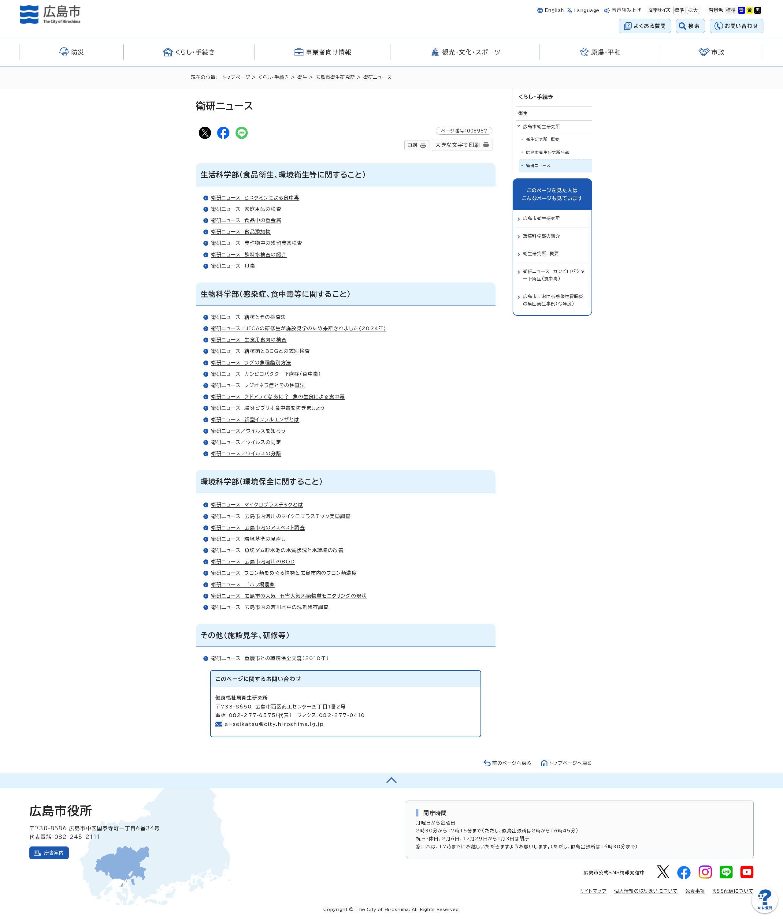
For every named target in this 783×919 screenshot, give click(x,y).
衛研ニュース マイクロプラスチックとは (257, 504)
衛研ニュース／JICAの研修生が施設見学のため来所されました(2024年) (298, 328)
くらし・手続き (273, 77)
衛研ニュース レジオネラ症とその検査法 (258, 385)
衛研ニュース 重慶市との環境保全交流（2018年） (270, 658)
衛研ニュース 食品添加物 (241, 231)
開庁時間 (435, 813)
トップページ (236, 77)
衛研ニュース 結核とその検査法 (248, 317)
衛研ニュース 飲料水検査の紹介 (249, 254)
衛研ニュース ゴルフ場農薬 (243, 584)
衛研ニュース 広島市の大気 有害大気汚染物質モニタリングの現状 (289, 595)
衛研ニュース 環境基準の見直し (248, 538)
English (554, 10)
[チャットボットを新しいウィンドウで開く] (764, 912)
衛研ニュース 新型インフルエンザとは (255, 419)
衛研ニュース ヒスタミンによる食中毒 (255, 197)
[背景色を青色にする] (741, 10)
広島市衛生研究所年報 (548, 153)
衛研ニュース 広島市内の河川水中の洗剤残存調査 (270, 607)
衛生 (302, 77)
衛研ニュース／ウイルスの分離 (246, 453)
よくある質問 (650, 25)
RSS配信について (733, 891)
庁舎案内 (54, 852)
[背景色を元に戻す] (731, 10)
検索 (694, 25)
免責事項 (695, 891)
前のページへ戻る (512, 763)
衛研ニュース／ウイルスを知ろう (248, 430)
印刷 (412, 145)
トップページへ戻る (570, 763)
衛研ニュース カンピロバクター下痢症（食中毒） (266, 374)
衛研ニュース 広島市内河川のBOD (253, 561)
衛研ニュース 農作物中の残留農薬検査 (256, 243)
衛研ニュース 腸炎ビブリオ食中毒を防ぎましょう (268, 407)
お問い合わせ (741, 25)
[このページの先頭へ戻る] (391, 780)
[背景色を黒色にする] (757, 10)
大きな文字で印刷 (457, 145)
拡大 (692, 10)
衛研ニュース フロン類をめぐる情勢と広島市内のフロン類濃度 (284, 572)
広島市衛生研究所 (335, 77)
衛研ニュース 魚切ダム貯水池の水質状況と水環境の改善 (277, 550)
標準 (678, 10)
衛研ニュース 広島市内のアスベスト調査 (258, 527)
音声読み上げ (626, 10)
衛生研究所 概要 (543, 139)
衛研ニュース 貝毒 (233, 265)
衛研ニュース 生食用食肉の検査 (249, 339)
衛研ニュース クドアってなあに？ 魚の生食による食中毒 (278, 396)
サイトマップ (593, 891)
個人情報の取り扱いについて (646, 891)
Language (586, 10)
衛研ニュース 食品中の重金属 (246, 220)
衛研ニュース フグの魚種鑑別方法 (251, 362)
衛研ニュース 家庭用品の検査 (246, 209)
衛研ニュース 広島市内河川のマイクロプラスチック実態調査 (281, 516)
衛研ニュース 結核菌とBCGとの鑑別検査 (260, 351)
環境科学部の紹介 (541, 236)
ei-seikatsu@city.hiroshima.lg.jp (274, 724)
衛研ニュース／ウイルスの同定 (246, 442)
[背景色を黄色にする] (749, 10)
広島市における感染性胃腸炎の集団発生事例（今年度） (553, 300)
